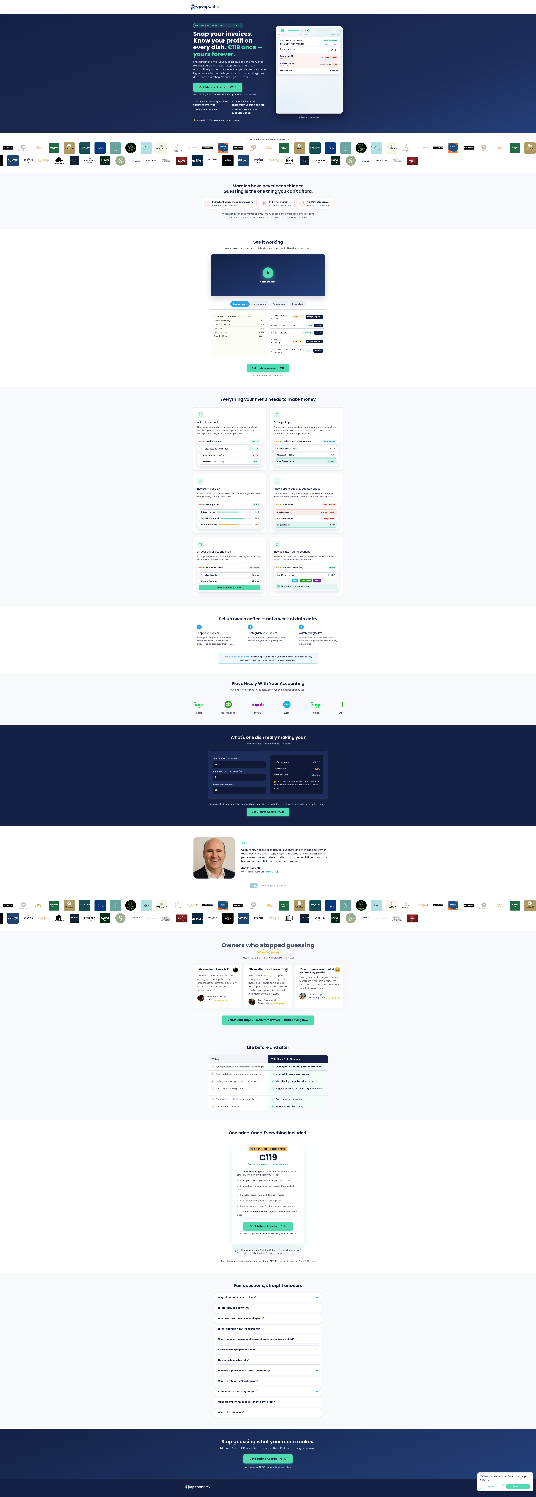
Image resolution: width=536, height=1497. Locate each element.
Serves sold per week (223, 784)
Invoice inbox (240, 304)
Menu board (260, 304)
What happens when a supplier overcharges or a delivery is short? (256, 1339)
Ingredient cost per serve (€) (227, 771)
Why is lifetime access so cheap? (237, 1297)
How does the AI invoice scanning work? (241, 1318)
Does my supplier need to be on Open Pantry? (244, 1370)
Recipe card (279, 304)
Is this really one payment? (233, 1307)
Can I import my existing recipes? (237, 1391)
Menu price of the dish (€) (226, 758)
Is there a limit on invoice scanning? (239, 1328)
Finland (491, 1486)
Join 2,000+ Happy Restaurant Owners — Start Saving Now (268, 1020)
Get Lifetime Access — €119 (217, 87)
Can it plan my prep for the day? (236, 1349)
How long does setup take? (233, 1360)
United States (518, 1486)
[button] (268, 275)
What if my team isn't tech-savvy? (238, 1381)
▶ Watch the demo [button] (309, 117)
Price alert (297, 304)
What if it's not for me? (231, 1412)
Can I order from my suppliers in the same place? (246, 1401)
